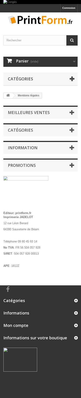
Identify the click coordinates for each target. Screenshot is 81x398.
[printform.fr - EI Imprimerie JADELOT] (40, 20)
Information (23, 147)
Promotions (22, 165)
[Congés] (40, 2)
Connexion (68, 8)
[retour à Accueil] (8, 95)
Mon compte (15, 325)
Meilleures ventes (29, 112)
